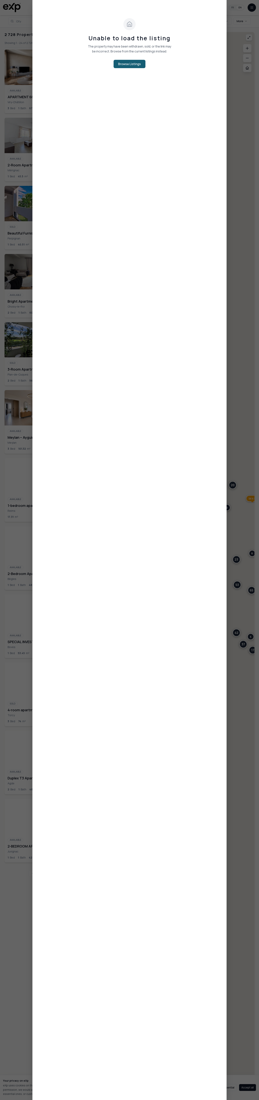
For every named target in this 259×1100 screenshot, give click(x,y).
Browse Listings (129, 64)
